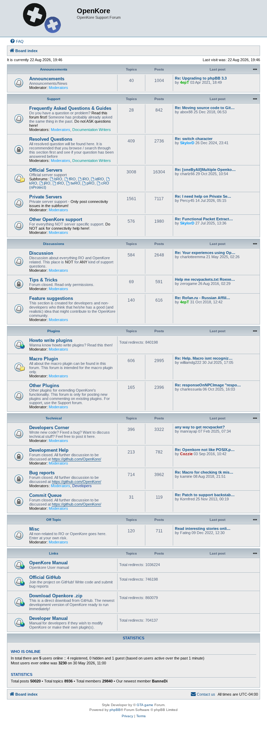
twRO (75, 183)
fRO (72, 179)
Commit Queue (45, 495)
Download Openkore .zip (55, 595)
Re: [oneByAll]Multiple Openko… (205, 169)
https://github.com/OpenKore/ (76, 459)
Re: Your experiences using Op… (205, 253)
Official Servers (45, 170)
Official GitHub (45, 577)
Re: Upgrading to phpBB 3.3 (201, 78)
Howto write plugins (50, 340)
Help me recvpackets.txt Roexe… (205, 279)
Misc (34, 529)
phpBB (115, 710)
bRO (58, 179)
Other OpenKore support (55, 219)
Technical (54, 418)
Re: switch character (193, 139)
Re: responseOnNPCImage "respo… (208, 385)
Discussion (41, 253)
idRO (99, 179)
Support (53, 99)
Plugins (53, 331)
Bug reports (42, 472)
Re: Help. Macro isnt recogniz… (204, 358)
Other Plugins (44, 385)
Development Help (48, 450)
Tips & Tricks (43, 279)
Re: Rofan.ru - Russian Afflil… (202, 298)
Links (53, 553)
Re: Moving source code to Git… (205, 108)
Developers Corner (49, 427)
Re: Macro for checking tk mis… (204, 472)
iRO (85, 179)
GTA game (145, 705)
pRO (91, 183)
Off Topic (53, 520)
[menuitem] (17, 41)
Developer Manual (48, 618)
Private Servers (45, 196)
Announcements (53, 69)
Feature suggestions (51, 298)
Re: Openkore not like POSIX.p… (205, 450)
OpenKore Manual (48, 562)
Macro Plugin (43, 358)
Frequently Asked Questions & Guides (70, 108)
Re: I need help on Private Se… (203, 196)
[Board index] (43, 18)
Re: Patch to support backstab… (205, 495)
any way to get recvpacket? (200, 427)
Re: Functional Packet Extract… (204, 219)
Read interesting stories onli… (202, 528)
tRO (60, 183)
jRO (47, 183)
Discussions (53, 244)
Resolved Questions (50, 139)
